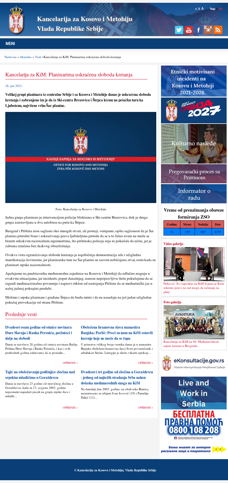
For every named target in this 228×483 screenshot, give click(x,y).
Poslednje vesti (21, 314)
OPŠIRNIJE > (70, 363)
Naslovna (10, 57)
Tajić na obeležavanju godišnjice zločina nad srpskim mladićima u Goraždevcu (40, 374)
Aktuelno (26, 57)
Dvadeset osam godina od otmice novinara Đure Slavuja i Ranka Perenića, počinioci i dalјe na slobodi (38, 332)
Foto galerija (172, 301)
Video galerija (173, 243)
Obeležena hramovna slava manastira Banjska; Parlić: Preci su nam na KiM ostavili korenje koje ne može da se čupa (117, 332)
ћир (212, 8)
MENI (10, 43)
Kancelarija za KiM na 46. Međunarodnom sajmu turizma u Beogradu (191, 343)
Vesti (38, 57)
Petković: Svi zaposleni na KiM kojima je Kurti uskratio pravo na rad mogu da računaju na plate (193, 287)
